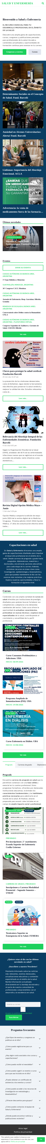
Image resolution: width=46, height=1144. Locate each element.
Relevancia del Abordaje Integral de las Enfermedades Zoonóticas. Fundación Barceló (22, 439)
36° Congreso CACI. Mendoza (14, 288)
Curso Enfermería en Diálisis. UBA (22, 741)
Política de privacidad (23, 1132)
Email (7, 1000)
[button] (42, 3)
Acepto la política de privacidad (18, 1013)
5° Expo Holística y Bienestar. (14, 280)
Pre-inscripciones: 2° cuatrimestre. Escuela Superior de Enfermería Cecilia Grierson (21, 844)
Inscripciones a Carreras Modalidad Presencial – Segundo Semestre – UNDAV (22, 890)
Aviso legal (23, 1128)
